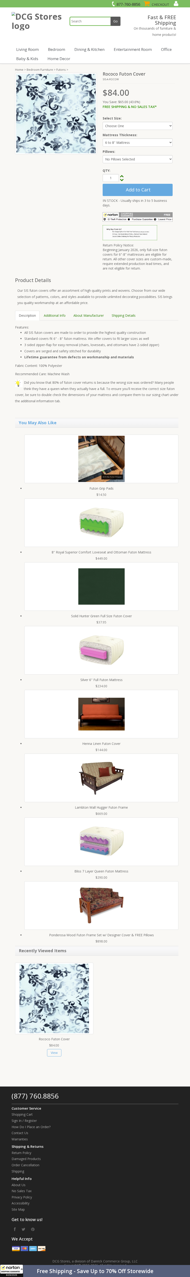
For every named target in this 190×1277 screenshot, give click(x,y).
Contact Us (20, 1133)
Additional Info (55, 315)
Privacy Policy (22, 1197)
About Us (18, 1185)
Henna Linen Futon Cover (101, 743)
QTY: (106, 170)
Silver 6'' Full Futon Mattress (101, 680)
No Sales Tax (22, 1191)
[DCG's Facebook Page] (15, 1229)
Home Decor (59, 58)
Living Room (27, 49)
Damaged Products (26, 1159)
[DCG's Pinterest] (33, 1229)
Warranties (20, 1139)
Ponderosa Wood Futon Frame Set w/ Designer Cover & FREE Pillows (101, 935)
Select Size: (112, 118)
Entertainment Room (133, 49)
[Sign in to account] (175, 3)
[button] (95, 1271)
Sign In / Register (24, 1120)
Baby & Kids (27, 58)
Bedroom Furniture (40, 70)
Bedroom (56, 49)
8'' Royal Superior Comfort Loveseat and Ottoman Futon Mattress (101, 552)
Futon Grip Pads (101, 488)
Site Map (18, 1209)
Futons (61, 70)
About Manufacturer (88, 315)
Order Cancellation (25, 1165)
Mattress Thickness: (120, 135)
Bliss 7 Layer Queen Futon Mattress (101, 871)
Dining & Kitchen (89, 49)
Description (27, 315)
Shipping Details (124, 315)
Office (166, 49)
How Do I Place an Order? (31, 1127)
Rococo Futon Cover (54, 1039)
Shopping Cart (22, 1114)
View (54, 1052)
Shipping (18, 1171)
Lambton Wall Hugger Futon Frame (101, 807)
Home (19, 70)
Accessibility (20, 1203)
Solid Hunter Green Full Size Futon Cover (101, 616)
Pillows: (109, 151)
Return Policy (21, 1153)
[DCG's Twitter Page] (23, 1229)
